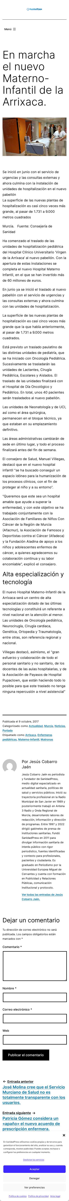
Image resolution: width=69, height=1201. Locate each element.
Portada (8, 730)
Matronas (47, 739)
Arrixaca (30, 735)
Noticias (60, 726)
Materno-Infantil (28, 739)
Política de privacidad (38, 1196)
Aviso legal (55, 1196)
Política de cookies (18, 1196)
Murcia (48, 726)
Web (6, 1030)
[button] (64, 1135)
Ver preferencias (34, 1187)
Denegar (34, 1178)
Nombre (9, 988)
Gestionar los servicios (33, 1159)
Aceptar (35, 1169)
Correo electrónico (17, 1009)
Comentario (12, 947)
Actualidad (36, 726)
